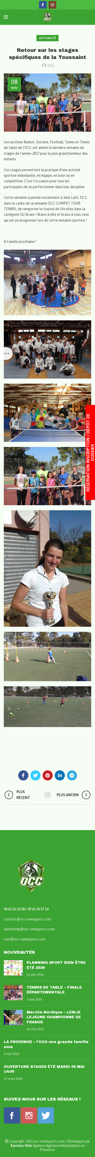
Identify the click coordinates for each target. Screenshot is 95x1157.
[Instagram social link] (52, 5)
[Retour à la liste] (47, 795)
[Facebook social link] (43, 5)
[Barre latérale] (6, 353)
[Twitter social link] (35, 775)
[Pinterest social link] (48, 775)
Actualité (47, 38)
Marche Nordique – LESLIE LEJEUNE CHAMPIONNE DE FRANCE (54, 1017)
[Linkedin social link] (60, 775)
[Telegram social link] (72, 775)
